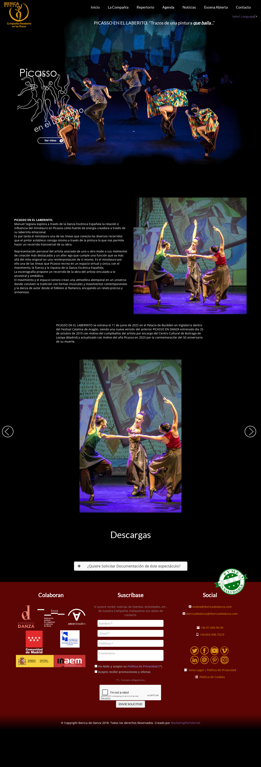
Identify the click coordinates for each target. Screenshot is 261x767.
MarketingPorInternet (185, 723)
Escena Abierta (216, 7)
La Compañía (118, 7)
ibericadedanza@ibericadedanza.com (211, 614)
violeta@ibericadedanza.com (211, 607)
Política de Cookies (211, 677)
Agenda (168, 7)
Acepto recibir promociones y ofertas (124, 672)
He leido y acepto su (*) (130, 666)
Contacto (243, 7)
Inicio (95, 7)
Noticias (189, 7)
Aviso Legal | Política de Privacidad (211, 670)
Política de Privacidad (142, 666)
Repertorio (145, 7)
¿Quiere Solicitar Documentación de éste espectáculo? (133, 566)
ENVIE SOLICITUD (130, 704)
